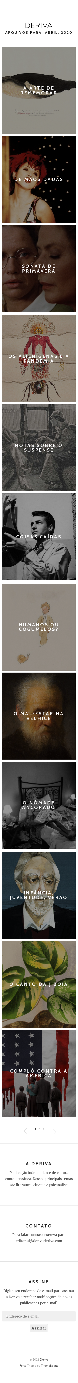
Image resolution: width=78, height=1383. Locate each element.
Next (25, 1129)
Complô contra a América (39, 1073)
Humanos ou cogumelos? (39, 627)
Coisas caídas (39, 536)
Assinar (39, 1328)
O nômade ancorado (39, 805)
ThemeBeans (49, 1365)
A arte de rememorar (38, 90)
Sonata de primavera (39, 268)
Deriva (44, 1359)
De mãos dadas (38, 179)
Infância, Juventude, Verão (39, 895)
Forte (23, 1365)
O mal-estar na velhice (39, 716)
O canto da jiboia (39, 984)
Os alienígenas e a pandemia (39, 358)
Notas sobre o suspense (39, 447)
